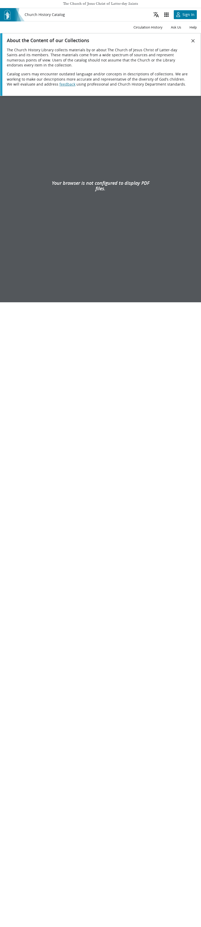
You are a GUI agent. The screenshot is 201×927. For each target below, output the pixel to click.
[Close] (193, 41)
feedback (67, 84)
